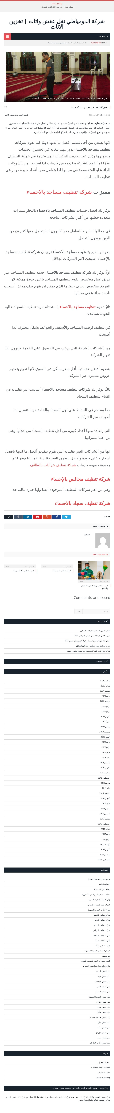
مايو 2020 (106, 752)
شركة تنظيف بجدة (102, 940)
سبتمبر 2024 (105, 690)
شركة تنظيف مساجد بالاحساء (59, 191)
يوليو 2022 (106, 706)
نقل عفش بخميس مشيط (100, 1017)
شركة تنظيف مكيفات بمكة (23, 570)
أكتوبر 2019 (105, 767)
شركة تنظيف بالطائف (101, 935)
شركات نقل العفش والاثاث (99, 1097)
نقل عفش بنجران (103, 1032)
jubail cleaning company (99, 879)
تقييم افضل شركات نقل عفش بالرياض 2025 (92, 635)
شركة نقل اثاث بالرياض (35, 1097)
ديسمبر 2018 (104, 793)
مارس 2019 (105, 783)
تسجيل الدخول (104, 1062)
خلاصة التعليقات (103, 1072)
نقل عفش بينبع (104, 1037)
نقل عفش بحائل (103, 1012)
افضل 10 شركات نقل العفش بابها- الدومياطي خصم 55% (87, 640)
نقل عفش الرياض (103, 971)
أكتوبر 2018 (105, 798)
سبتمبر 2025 (105, 680)
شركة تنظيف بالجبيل (102, 920)
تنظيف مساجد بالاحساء (77, 306)
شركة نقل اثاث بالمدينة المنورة (57, 1097)
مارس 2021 (105, 726)
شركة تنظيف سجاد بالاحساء (82, 503)
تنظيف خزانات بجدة (102, 889)
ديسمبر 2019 (104, 762)
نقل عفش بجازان (103, 1001)
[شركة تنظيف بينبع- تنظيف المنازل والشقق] (94, 571)
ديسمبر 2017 (104, 813)
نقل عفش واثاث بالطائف (100, 1042)
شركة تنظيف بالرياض (101, 930)
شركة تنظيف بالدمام (102, 925)
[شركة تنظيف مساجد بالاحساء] (57, 77)
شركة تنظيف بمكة (102, 945)
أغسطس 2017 (104, 823)
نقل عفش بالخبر (103, 986)
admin (102, 115)
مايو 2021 (106, 721)
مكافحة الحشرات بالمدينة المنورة (96, 966)
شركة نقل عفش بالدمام (15, 1097)
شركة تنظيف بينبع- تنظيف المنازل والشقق (93, 645)
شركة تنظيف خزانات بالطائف (53, 464)
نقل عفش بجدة (104, 1007)
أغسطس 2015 (104, 859)
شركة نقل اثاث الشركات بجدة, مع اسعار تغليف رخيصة (88, 651)
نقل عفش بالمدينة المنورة (99, 996)
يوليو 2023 (106, 696)
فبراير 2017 (105, 829)
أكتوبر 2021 (105, 716)
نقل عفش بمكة (104, 1027)
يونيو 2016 (106, 839)
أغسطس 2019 (104, 777)
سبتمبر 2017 (105, 818)
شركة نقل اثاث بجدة (79, 1097)
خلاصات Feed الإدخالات (100, 1067)
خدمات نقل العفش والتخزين (98, 904)
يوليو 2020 (106, 742)
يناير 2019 (106, 788)
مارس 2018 (105, 808)
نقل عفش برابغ (104, 1022)
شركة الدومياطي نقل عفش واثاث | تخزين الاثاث (57, 23)
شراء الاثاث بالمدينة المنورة (99, 909)
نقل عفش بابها (104, 976)
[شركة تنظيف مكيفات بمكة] (20, 564)
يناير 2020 (106, 757)
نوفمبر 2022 (105, 701)
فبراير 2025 (105, 685)
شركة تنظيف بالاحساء (11, 115)
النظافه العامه (23, 115)
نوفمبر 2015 (105, 844)
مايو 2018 (106, 803)
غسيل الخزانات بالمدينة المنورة (97, 950)
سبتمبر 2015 (105, 854)
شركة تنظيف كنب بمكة (62, 570)
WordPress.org (103, 1077)
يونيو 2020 (106, 747)
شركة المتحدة (104, 1100)
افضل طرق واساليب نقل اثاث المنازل (57, 6)
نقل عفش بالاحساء (102, 981)
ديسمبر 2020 (104, 731)
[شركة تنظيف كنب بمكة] (57, 564)
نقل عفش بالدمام (103, 991)
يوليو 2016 (106, 834)
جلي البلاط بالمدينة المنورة (99, 899)
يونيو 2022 (106, 711)
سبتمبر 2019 (105, 772)
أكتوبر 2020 (105, 737)
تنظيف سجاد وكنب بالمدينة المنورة (96, 894)
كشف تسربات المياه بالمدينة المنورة (95, 961)
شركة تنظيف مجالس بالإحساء (80, 479)
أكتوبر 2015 (105, 849)
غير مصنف (106, 956)
